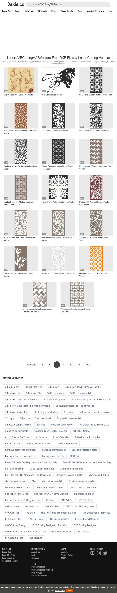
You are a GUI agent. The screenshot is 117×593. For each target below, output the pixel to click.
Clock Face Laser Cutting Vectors (22, 500)
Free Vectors (8, 558)
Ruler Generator (39, 575)
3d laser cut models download (95, 412)
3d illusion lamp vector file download (91, 399)
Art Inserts (41, 437)
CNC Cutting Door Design (57, 531)
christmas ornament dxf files (20, 481)
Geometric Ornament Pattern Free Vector (93, 274)
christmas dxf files (99, 475)
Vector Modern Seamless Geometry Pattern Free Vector (37, 310)
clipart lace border (84, 493)
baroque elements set (54, 449)
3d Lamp (68, 412)
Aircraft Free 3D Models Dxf (94, 424)
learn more (60, 590)
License (64, 552)
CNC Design (83, 531)
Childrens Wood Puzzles (70, 475)
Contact (35, 558)
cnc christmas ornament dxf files (58, 512)
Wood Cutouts (67, 10)
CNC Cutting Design (15, 525)
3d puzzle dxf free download (35, 418)
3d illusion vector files (17, 412)
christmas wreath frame (18, 487)
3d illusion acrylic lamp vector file (83, 386)
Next (87, 364)
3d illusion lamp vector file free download (27, 405)
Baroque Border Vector (39, 443)
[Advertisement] (58, 34)
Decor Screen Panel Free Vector (55, 130)
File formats (29, 10)
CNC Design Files (14, 537)
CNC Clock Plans (14, 519)
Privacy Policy (67, 555)
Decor (79, 10)
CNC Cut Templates (59, 519)
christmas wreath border (81, 481)
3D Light (9, 418)
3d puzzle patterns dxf (69, 418)
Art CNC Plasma (81, 430)
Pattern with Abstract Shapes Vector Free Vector (94, 203)
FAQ (33, 555)
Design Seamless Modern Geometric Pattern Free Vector (19, 203)
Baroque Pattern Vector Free (20, 456)
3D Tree (41, 424)
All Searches (35, 537)
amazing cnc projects (16, 430)
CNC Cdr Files (12, 512)
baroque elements (67, 443)
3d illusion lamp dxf (80, 393)
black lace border (14, 468)
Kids (110, 10)
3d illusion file (33, 393)
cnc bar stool (32, 506)
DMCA (63, 558)
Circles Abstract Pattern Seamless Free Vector (20, 167)
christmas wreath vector (50, 487)
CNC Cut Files (36, 519)
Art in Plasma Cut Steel (17, 437)
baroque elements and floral (20, 449)
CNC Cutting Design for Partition (49, 525)
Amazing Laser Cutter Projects (50, 430)
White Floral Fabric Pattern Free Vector (95, 130)
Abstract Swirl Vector (62, 424)
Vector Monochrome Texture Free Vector (58, 273)
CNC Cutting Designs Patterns (21, 531)
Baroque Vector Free (53, 456)
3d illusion (53, 386)
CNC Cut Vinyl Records (87, 519)
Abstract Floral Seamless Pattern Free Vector (57, 239)
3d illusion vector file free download (75, 405)
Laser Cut (6, 10)
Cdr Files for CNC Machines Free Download (28, 475)
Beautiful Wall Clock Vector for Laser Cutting (87, 462)
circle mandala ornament (83, 487)
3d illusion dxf (12, 393)
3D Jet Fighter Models (46, 412)
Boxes (54, 10)
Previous (32, 364)
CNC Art (50, 500)
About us (35, 552)
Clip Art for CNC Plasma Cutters (51, 493)
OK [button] (69, 590)
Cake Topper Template (42, 468)
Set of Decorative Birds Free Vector (18, 94)
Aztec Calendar (61, 437)
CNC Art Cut (67, 500)
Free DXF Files (8, 555)
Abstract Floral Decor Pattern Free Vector (93, 239)
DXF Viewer (36, 573)
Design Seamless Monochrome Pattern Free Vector (58, 167)
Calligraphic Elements (71, 468)
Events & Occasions (95, 10)
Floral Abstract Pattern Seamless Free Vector (95, 167)
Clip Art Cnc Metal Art (16, 493)
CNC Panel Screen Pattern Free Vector (95, 94)
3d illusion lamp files (54, 399)
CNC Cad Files (52, 506)
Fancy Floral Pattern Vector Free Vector (58, 202)
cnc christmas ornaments (96, 512)
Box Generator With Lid (42, 570)
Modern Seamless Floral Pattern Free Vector (19, 239)
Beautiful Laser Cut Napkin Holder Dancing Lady (31, 462)
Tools (17, 10)
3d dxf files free (33, 386)
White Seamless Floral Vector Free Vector (18, 274)
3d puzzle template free (18, 424)
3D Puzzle (42, 10)
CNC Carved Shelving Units (80, 506)
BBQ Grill (75, 456)
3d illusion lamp (55, 393)
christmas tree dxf (52, 481)
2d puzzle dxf (12, 386)
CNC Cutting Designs (84, 525)
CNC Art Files (86, 500)
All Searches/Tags (10, 561)
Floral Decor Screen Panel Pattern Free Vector (20, 131)
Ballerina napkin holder (87, 437)
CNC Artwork (12, 506)
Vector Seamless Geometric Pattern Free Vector (75, 310)
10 (78, 364)
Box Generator (38, 567)
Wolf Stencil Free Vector (52, 94)
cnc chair (30, 512)
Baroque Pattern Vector (84, 449)
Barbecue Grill (12, 443)
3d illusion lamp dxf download (21, 399)
